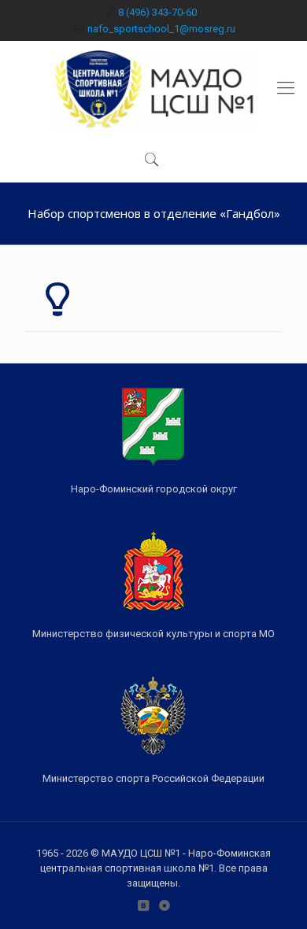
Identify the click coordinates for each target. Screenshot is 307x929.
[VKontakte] (143, 905)
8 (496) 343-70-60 (157, 12)
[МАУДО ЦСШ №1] (153, 88)
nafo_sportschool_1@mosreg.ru (161, 29)
